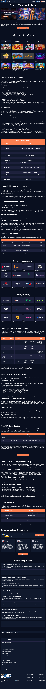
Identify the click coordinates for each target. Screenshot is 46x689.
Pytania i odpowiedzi (6, 669)
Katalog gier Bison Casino (7, 642)
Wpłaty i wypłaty (5, 653)
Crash (28, 41)
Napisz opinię (40, 535)
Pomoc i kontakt (5, 664)
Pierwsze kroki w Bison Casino (7, 658)
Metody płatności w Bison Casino (8, 655)
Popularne (5, 41)
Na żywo (16, 41)
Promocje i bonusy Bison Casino (8, 649)
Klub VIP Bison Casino (6, 660)
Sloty (39, 41)
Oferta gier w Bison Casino (7, 644)
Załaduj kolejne (23, 554)
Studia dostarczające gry (6, 651)
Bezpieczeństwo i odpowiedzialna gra (9, 662)
